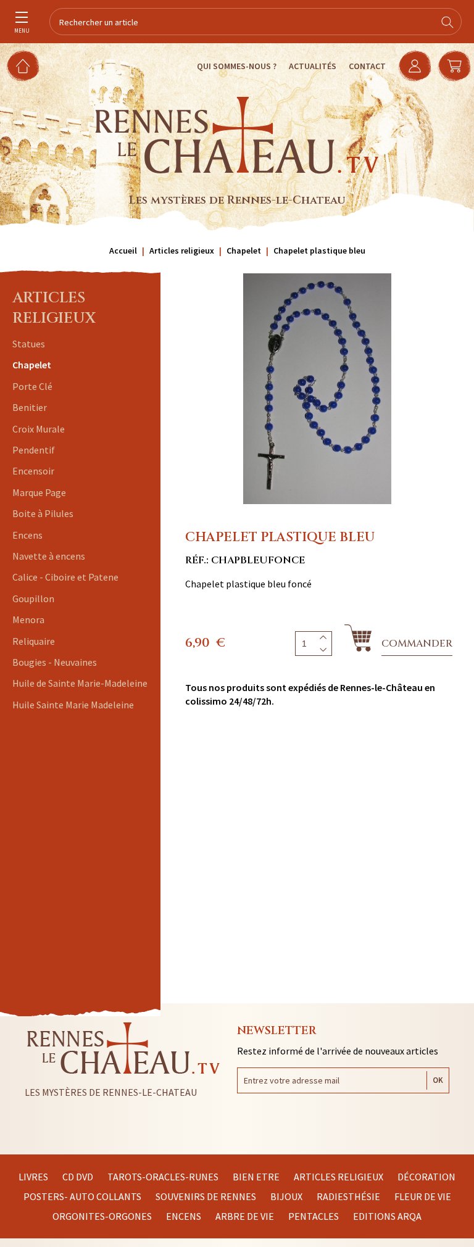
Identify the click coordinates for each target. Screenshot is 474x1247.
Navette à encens (48, 556)
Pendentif (33, 450)
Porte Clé (32, 386)
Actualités (312, 66)
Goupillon (33, 598)
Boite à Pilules (42, 513)
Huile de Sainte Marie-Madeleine (80, 683)
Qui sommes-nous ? (236, 66)
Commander (416, 643)
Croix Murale (38, 429)
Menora (28, 619)
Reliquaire (33, 641)
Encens (27, 535)
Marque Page (39, 492)
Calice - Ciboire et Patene (65, 577)
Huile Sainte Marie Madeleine (73, 704)
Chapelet (31, 364)
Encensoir (33, 471)
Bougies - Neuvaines (54, 662)
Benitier (29, 407)
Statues (28, 344)
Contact (367, 66)
